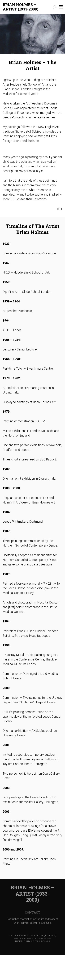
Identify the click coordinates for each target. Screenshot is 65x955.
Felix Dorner (42, 941)
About (12, 27)
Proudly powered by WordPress (32, 938)
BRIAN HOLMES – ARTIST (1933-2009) (20, 7)
